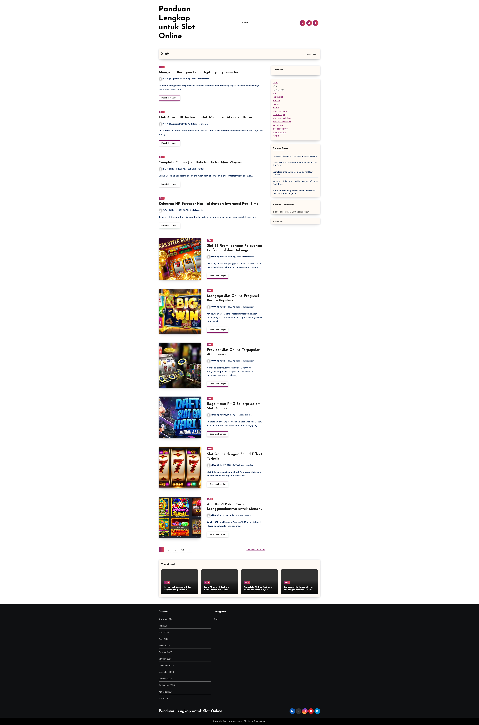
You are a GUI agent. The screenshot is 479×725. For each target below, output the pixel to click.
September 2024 (167, 685)
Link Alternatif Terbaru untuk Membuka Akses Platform (205, 117)
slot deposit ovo (280, 129)
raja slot (276, 104)
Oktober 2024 (165, 679)
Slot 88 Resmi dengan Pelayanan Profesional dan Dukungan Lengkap (234, 250)
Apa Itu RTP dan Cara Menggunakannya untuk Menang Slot (235, 509)
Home (245, 23)
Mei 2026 (163, 626)
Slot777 (276, 100)
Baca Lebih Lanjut (169, 98)
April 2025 (164, 639)
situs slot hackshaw (282, 118)
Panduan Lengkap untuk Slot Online (190, 711)
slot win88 (278, 125)
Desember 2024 (166, 665)
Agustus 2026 (165, 619)
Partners (279, 221)
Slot (162, 67)
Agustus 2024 (165, 692)
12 (182, 549)
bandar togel (279, 114)
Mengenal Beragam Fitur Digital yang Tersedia (198, 72)
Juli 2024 (163, 698)
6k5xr (165, 79)
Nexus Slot (278, 97)
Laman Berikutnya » (255, 549)
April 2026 (164, 632)
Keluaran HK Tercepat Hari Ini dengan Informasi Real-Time (208, 204)
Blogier (247, 721)
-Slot (275, 83)
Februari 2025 (165, 652)
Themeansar (259, 721)
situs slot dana (280, 111)
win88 (276, 107)
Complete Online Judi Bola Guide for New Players (200, 162)
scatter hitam (279, 132)
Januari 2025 (165, 659)
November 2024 (166, 672)
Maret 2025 (164, 645)
